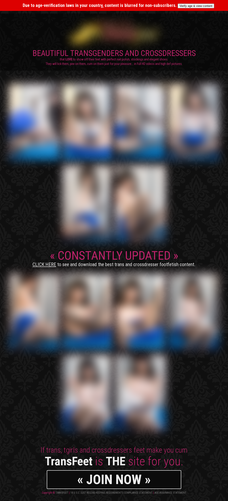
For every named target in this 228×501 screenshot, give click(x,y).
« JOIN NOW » (114, 479)
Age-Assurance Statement (170, 492)
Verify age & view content (195, 6)
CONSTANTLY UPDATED (114, 257)
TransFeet (61, 492)
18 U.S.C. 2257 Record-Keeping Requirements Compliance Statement (111, 492)
